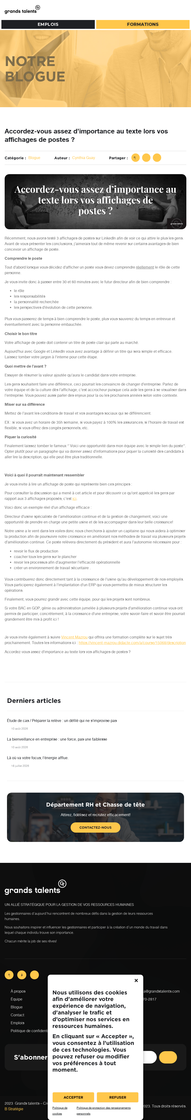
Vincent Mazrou (74, 637)
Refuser (117, 1097)
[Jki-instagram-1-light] (21, 974)
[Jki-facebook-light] (9, 974)
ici (74, 498)
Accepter (73, 1097)
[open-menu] (181, 9)
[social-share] (135, 157)
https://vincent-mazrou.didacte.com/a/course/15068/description (132, 643)
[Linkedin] (34, 974)
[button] (136, 980)
